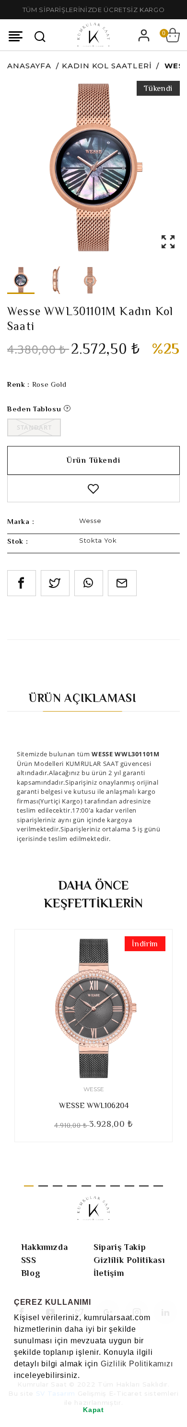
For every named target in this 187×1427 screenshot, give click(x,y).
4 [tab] (72, 1185)
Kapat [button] (93, 1410)
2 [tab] (43, 1185)
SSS (28, 1260)
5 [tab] (86, 1185)
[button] (15, 1387)
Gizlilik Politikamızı (137, 1364)
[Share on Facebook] (21, 583)
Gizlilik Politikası (129, 1260)
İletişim (109, 1273)
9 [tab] (144, 1185)
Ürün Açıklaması (83, 697)
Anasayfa (29, 65)
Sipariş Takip (120, 1247)
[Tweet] (55, 583)
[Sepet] (172, 35)
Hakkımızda (44, 1247)
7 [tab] (115, 1185)
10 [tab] (158, 1185)
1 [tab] (29, 1185)
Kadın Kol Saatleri (107, 65)
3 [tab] (57, 1185)
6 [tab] (100, 1185)
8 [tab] (129, 1185)
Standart (34, 427)
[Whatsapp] (88, 583)
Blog (31, 1273)
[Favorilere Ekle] (93, 488)
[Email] (122, 583)
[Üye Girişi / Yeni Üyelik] (144, 35)
